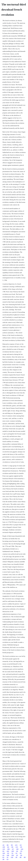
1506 (12, 855)
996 (12, 847)
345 (17, 855)
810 (8, 847)
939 (20, 853)
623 (7, 859)
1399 (4, 847)
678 (21, 847)
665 (3, 851)
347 (7, 857)
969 (25, 857)
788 (12, 845)
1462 (8, 851)
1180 (17, 849)
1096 (8, 849)
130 (3, 845)
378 (21, 851)
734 (12, 853)
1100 (12, 857)
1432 (22, 849)
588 (7, 845)
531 (16, 853)
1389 (12, 851)
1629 (4, 853)
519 (20, 845)
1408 (8, 855)
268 (3, 859)
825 (3, 857)
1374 (16, 845)
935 (8, 853)
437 (13, 849)
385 (16, 857)
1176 (17, 847)
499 (20, 857)
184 (17, 851)
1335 (4, 849)
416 (3, 855)
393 (21, 855)
